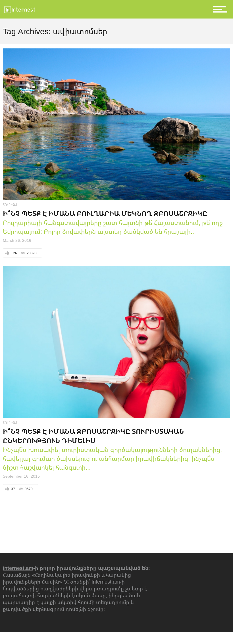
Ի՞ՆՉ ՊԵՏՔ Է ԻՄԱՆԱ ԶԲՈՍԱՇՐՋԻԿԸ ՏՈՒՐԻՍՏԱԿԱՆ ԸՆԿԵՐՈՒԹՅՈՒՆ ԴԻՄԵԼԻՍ (93, 435)
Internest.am (18, 567)
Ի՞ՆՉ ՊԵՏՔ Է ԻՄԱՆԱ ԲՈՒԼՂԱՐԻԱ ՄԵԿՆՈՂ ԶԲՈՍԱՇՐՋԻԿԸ (105, 213)
